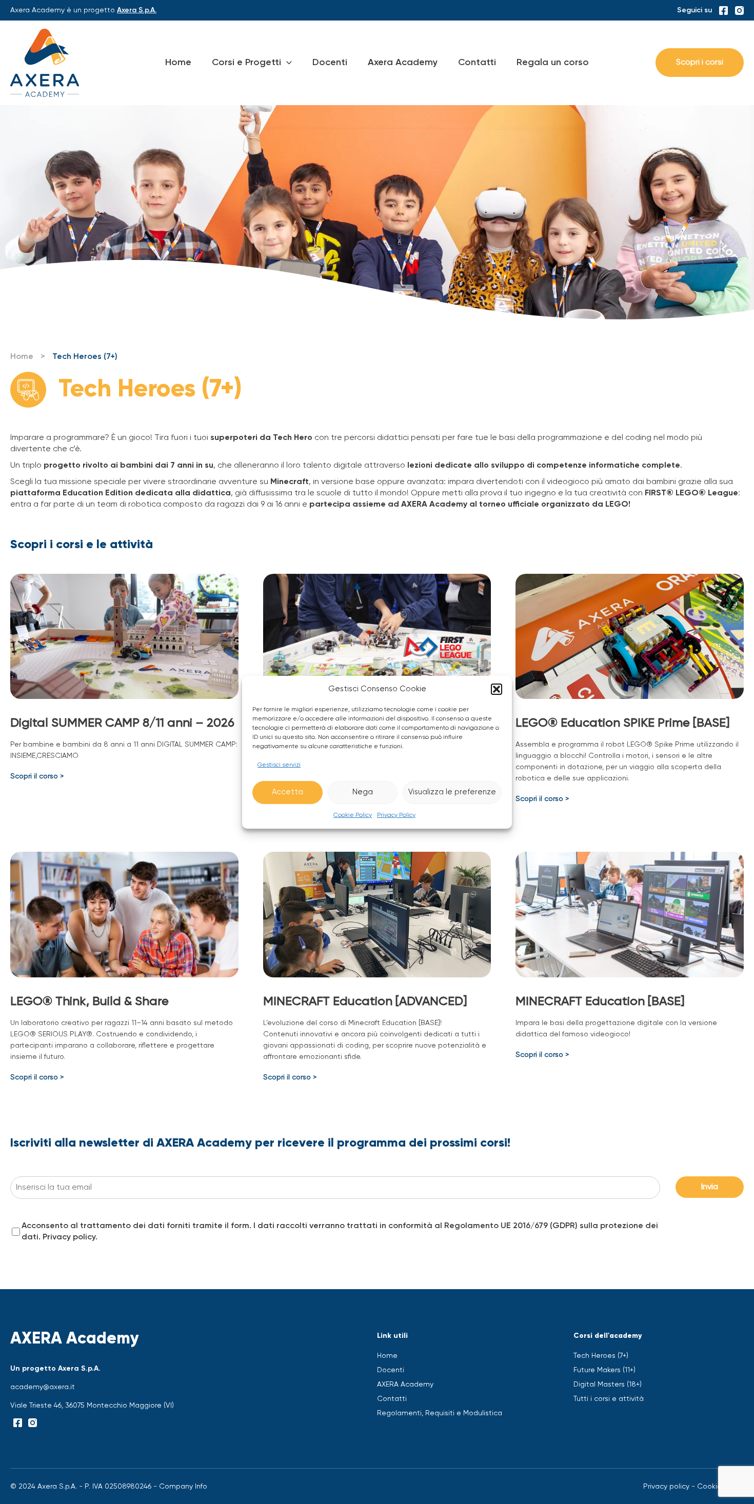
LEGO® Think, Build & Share (89, 1001)
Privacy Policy (396, 815)
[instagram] (739, 10)
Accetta (287, 792)
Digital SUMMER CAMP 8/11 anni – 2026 (122, 723)
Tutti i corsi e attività (608, 1398)
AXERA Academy (405, 1384)
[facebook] (723, 10)
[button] (496, 689)
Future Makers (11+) (604, 1370)
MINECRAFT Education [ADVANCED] (365, 1001)
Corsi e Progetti (246, 62)
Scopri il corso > (37, 776)
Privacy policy (69, 1237)
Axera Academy (403, 62)
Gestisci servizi (279, 765)
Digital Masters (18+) (607, 1384)
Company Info (183, 1486)
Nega (362, 792)
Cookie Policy (352, 815)
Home (178, 62)
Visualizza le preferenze (452, 792)
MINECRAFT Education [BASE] (599, 1001)
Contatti (477, 62)
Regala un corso (553, 62)
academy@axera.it (42, 1387)
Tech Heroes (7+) (600, 1355)
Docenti (329, 62)
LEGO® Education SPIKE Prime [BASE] (622, 723)
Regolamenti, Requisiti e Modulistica (439, 1413)
